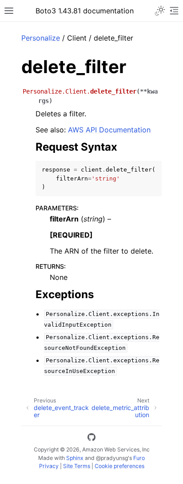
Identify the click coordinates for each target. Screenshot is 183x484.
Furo (139, 458)
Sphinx (75, 458)
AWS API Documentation (109, 129)
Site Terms (76, 466)
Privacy (49, 466)
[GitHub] (91, 438)
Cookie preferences (119, 466)
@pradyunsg (112, 458)
